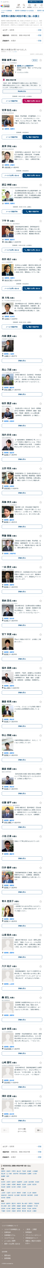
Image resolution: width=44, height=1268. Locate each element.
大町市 (8, 1182)
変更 (39, 30)
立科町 (36, 1195)
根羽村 (34, 1208)
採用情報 (7, 1258)
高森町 (14, 1208)
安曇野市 (19, 1182)
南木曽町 (31, 1182)
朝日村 (34, 1184)
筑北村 (3, 1187)
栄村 (7, 1176)
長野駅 (6, 755)
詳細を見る (22, 360)
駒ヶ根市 (24, 1203)
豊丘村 (29, 1211)
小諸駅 (6, 356)
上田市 (12, 984)
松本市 (12, 316)
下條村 (3, 1211)
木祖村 (37, 1182)
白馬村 (19, 1187)
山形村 (29, 1184)
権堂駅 (6, 587)
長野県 (19, 66)
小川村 (35, 1173)
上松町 (25, 1182)
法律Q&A (7, 1232)
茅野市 (31, 1203)
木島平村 (13, 553)
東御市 (19, 1193)
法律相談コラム (9, 1235)
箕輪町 (19, 1206)
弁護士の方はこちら (35, 1)
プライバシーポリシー (33, 1235)
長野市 (12, 129)
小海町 (24, 1193)
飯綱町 (3, 1176)
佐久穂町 (17, 1195)
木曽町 (14, 1184)
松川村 (14, 1187)
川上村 (29, 1193)
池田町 (8, 1187)
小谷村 (24, 1187)
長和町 (8, 1197)
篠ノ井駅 (7, 688)
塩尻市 (12, 452)
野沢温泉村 (23, 1173)
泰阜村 (19, 1211)
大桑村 (8, 1184)
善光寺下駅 (8, 280)
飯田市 (12, 239)
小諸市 (12, 354)
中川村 (36, 1206)
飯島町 (24, 1206)
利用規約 (28, 1232)
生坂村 (24, 1184)
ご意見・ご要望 (31, 1229)
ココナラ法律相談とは (12, 1229)
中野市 (14, 1171)
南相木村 (4, 1195)
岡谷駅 (6, 721)
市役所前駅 (8, 1049)
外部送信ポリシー (31, 1238)
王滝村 (3, 1184)
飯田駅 (6, 522)
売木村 (8, 1211)
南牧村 (34, 1193)
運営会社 (7, 1255)
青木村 (3, 1197)
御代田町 (30, 1195)
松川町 (8, 1208)
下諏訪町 (36, 1203)
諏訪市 (12, 854)
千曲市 (24, 1171)
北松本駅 (7, 1082)
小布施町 (35, 1171)
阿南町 (19, 1208)
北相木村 (10, 1195)
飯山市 (19, 1171)
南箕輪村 (30, 1206)
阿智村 (24, 1208)
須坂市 (8, 1171)
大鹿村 (34, 1211)
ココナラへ (5, 2)
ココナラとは (9, 1238)
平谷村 (29, 1208)
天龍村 (14, 1211)
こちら (15, 51)
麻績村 (19, 1184)
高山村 (3, 1173)
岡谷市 (12, 719)
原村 (9, 1206)
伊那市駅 (8, 167)
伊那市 (12, 165)
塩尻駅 (6, 455)
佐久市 (14, 1193)
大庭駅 (6, 1116)
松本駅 (7, 319)
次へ (39, 1130)
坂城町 (29, 1171)
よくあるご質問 (9, 1241)
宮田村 (3, 1208)
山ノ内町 (9, 1173)
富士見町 (4, 1206)
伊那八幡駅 (8, 242)
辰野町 (14, 1206)
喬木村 (24, 1211)
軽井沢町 (23, 1195)
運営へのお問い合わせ (12, 1244)
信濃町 (29, 1173)
